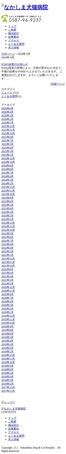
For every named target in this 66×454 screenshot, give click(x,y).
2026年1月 (7, 122)
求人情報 (13, 47)
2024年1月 (7, 183)
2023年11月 (8, 190)
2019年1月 (7, 351)
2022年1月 (7, 255)
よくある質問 (16, 44)
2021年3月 (7, 280)
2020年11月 (8, 290)
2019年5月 (7, 337)
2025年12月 (8, 126)
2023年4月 (7, 208)
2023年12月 (8, 187)
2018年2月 (7, 383)
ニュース (6, 92)
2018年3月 (7, 380)
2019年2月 (7, 348)
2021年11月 (8, 262)
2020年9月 (7, 294)
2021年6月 (7, 272)
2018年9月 (7, 365)
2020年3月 (7, 305)
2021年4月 (7, 276)
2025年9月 (7, 137)
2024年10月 (8, 162)
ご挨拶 (12, 29)
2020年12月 (8, 287)
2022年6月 (7, 244)
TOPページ (8, 53)
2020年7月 (7, 297)
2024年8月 (7, 169)
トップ (12, 26)
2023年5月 (7, 204)
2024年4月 (7, 176)
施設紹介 (13, 33)
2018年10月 (8, 362)
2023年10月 (8, 194)
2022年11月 (8, 226)
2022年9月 (7, 233)
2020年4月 (7, 301)
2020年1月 (7, 312)
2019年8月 (7, 330)
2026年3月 (7, 115)
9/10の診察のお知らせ (14, 64)
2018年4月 (7, 376)
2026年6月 (7, 108)
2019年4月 (7, 340)
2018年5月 (7, 373)
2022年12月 (8, 222)
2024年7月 (7, 172)
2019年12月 (8, 315)
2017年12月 (8, 387)
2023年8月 (7, 197)
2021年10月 (8, 265)
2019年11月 (8, 319)
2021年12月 (8, 258)
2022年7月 (7, 240)
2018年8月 (7, 369)
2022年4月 (7, 247)
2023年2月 (7, 215)
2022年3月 (7, 251)
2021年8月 (7, 269)
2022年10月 (8, 230)
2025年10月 (8, 133)
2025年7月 (7, 140)
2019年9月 (7, 326)
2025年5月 (7, 144)
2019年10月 (8, 323)
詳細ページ (58, 83)
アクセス (13, 40)
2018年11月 (8, 358)
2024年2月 (7, 179)
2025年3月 (7, 151)
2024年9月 (7, 165)
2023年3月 (7, 212)
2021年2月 (7, 283)
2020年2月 (7, 308)
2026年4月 (7, 112)
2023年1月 (7, 219)
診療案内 (13, 36)
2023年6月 (7, 201)
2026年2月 (7, 119)
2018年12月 (8, 355)
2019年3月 (7, 344)
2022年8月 (7, 237)
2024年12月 (8, 158)
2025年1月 (7, 154)
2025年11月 (8, 129)
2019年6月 (7, 333)
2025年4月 (7, 147)
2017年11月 (8, 390)
